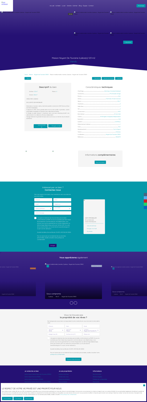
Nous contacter (63, 382)
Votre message (40, 213)
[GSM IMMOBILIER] (6, 5)
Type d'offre (51, 329)
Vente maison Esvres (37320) (32, 376)
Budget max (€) (53, 334)
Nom (56, 200)
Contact (91, 6)
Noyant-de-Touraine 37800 (41, 74)
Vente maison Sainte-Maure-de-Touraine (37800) (37, 374)
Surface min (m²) (70, 334)
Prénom (38, 200)
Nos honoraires (97, 374)
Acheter (58, 6)
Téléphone (57, 204)
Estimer (75, 6)
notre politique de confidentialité (68, 394)
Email (37, 204)
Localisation (86, 329)
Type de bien (68, 329)
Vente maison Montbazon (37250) (33, 379)
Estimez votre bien (64, 374)
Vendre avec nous (64, 376)
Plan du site (96, 382)
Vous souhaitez (57, 207)
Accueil (52, 6)
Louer (64, 6)
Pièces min (87, 334)
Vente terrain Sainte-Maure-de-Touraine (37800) (37, 382)
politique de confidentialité (57, 354)
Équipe (85, 6)
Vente (26, 74)
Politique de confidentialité (100, 379)
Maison (31, 74)
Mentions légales (97, 376)
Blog (80, 6)
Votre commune (40, 208)
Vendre (69, 6)
